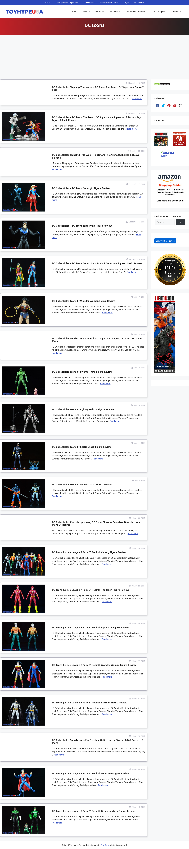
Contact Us (176, 11)
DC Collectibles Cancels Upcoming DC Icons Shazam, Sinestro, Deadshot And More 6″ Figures (96, 523)
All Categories (160, 11)
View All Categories (165, 240)
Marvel (47, 2)
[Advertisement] (94, 55)
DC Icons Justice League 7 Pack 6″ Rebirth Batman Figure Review (89, 702)
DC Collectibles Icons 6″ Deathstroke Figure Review (82, 484)
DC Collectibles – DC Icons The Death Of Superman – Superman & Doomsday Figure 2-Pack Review (96, 119)
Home (73, 11)
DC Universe (139, 2)
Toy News (99, 11)
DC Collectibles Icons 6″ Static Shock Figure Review (81, 446)
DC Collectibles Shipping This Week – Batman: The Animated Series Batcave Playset (96, 156)
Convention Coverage (135, 11)
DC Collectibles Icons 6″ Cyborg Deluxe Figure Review (83, 409)
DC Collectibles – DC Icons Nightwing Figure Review (82, 225)
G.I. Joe (126, 2)
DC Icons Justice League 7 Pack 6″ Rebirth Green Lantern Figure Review (93, 811)
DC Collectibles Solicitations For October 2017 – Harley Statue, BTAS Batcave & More (97, 741)
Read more (137, 98)
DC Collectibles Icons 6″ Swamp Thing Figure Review (82, 371)
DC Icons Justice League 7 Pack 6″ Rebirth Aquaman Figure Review (90, 627)
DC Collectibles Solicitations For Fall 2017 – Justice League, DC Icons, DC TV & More (97, 340)
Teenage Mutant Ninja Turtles (67, 2)
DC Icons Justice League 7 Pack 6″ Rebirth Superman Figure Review (90, 773)
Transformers (89, 2)
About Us (86, 11)
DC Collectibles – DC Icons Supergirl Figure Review (81, 188)
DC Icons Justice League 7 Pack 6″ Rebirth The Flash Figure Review (90, 589)
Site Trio (105, 845)
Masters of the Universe (109, 2)
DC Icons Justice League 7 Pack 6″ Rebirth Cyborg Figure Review (89, 552)
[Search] (180, 222)
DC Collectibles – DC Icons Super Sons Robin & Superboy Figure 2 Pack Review (97, 263)
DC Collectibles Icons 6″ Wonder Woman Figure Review (83, 300)
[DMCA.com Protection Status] (162, 84)
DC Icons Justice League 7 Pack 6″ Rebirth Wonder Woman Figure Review (94, 664)
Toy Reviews (114, 11)
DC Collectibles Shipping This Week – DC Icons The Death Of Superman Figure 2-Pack (98, 88)
